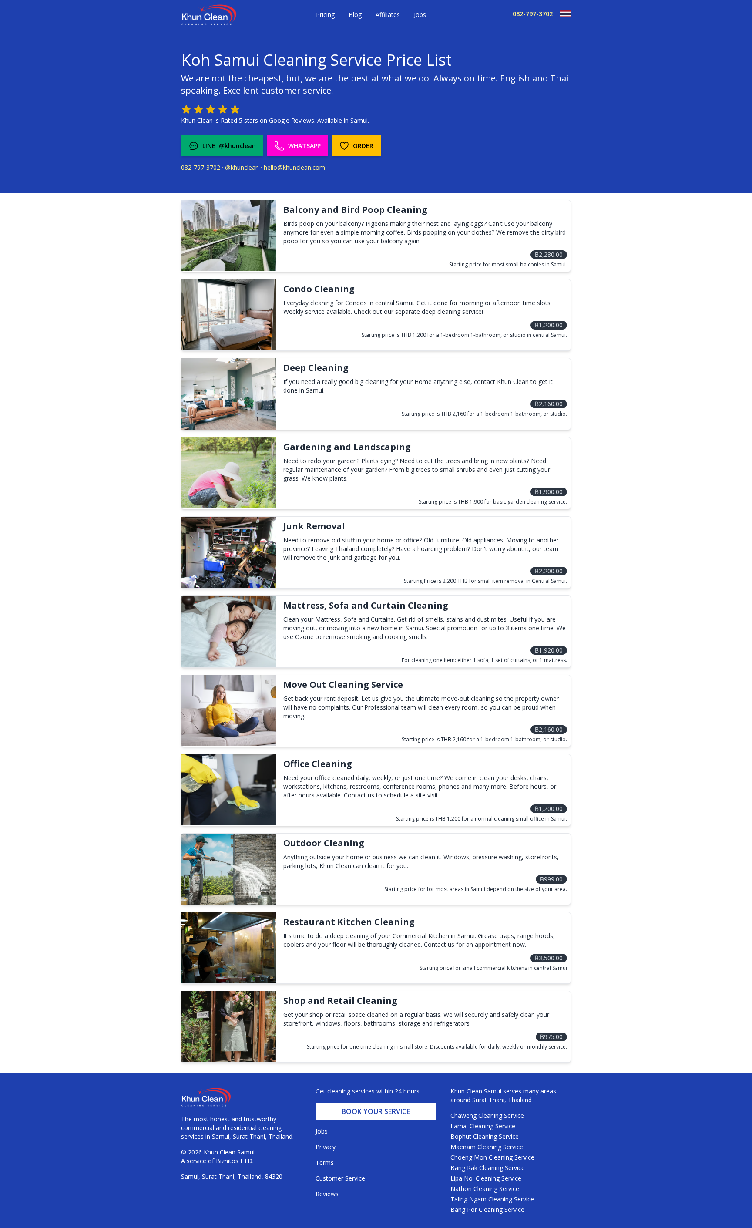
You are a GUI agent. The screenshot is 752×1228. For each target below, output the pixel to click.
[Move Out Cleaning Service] (228, 710)
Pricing (325, 14)
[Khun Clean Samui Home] (209, 15)
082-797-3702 (533, 14)
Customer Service (340, 1178)
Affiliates (388, 14)
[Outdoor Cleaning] (228, 869)
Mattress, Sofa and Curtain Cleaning (365, 605)
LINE (229, 145)
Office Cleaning (317, 764)
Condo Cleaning (319, 289)
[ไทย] (562, 13)
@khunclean (242, 167)
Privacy (326, 1147)
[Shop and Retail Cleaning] (228, 1026)
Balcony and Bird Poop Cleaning (355, 209)
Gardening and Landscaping (347, 447)
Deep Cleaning (316, 367)
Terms (325, 1162)
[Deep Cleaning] (228, 393)
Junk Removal (314, 526)
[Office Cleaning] (228, 789)
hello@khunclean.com (294, 167)
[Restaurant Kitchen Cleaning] (228, 947)
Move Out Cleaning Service (343, 684)
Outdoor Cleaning (323, 843)
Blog (355, 14)
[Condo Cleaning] (228, 314)
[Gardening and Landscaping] (228, 472)
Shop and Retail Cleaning (340, 1000)
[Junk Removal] (228, 552)
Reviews (327, 1194)
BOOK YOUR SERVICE (376, 1111)
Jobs (420, 14)
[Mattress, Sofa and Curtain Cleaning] (228, 631)
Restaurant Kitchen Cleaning (349, 922)
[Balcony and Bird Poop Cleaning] (228, 235)
